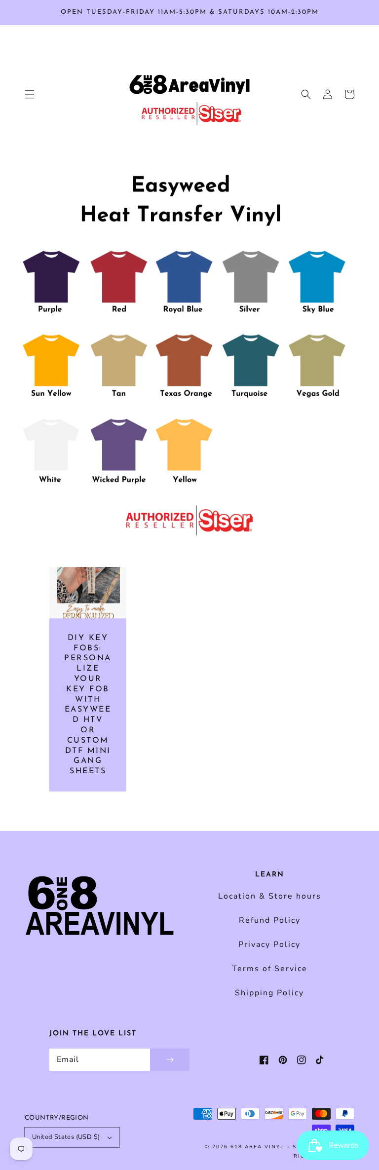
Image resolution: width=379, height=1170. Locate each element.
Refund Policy (270, 920)
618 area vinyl (257, 1146)
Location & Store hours (269, 896)
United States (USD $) (66, 1136)
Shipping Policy (269, 992)
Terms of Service (269, 968)
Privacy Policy (269, 944)
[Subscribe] (170, 1060)
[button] (29, 94)
